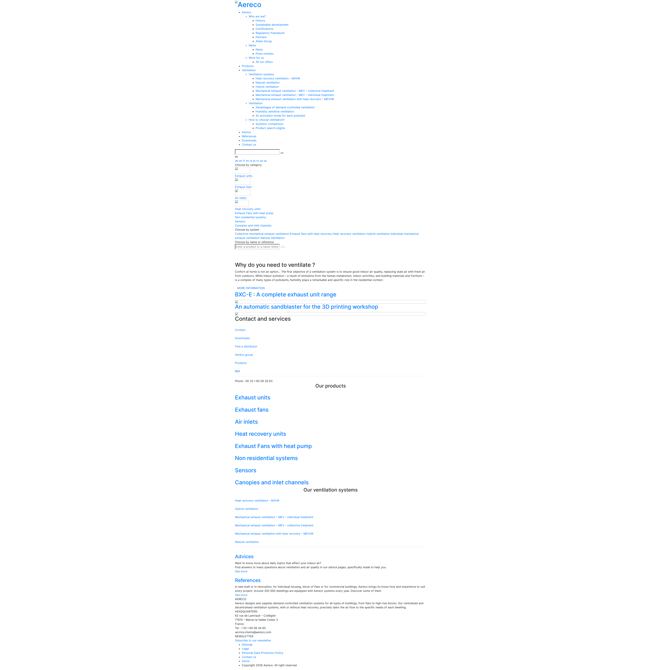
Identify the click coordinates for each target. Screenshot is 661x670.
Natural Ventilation (272, 238)
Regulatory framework (270, 33)
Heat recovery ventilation (350, 233)
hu (248, 160)
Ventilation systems (261, 74)
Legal (245, 648)
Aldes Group (264, 41)
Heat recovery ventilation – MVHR (278, 78)
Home (246, 661)
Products (248, 66)
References (249, 136)
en (241, 160)
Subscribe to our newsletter (253, 640)
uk (265, 160)
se (262, 160)
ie (251, 160)
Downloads (249, 140)
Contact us (249, 144)
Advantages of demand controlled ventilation (285, 107)
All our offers (264, 62)
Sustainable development (272, 24)
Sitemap (247, 644)
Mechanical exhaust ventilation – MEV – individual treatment (295, 95)
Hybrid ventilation (267, 86)
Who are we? (257, 16)
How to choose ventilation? (267, 119)
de (237, 160)
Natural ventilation (268, 82)
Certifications (264, 28)
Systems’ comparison (269, 124)
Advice (246, 132)
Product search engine (270, 128)
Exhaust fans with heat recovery (311, 233)
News (252, 45)
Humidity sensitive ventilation (275, 111)
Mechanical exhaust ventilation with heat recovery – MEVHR (295, 99)
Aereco (246, 12)
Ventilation (249, 70)
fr (244, 160)
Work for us (256, 57)
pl (254, 160)
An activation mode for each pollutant (280, 115)
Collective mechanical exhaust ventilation (262, 233)
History (260, 20)
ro (258, 160)
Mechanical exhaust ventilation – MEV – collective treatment (295, 90)
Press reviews (265, 53)
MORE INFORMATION (251, 288)
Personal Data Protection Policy (262, 652)
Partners (261, 37)
